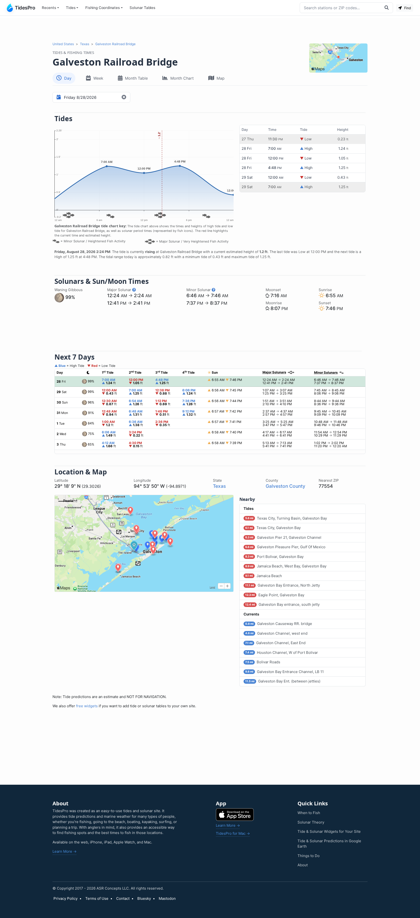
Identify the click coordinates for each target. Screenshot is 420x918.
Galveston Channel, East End (275, 642)
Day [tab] (67, 78)
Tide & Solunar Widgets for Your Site (329, 831)
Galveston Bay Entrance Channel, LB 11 (284, 671)
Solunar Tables (142, 7)
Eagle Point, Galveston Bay (274, 595)
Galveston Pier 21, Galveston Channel (283, 537)
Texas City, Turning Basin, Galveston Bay (286, 518)
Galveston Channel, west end (276, 633)
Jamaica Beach (263, 575)
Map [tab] (221, 78)
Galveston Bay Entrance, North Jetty (282, 585)
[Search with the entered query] (387, 8)
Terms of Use (96, 898)
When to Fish (309, 812)
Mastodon (167, 898)
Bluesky (144, 898)
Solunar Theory (311, 822)
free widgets (87, 706)
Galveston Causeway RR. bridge (278, 623)
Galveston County (285, 486)
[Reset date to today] (124, 97)
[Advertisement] (210, 29)
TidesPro (25, 8)
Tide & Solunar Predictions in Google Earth (329, 844)
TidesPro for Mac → (233, 833)
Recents (49, 7)
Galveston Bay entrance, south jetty (282, 604)
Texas (84, 44)
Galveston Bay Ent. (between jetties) (282, 681)
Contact (123, 898)
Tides (70, 7)
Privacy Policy (65, 898)
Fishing (102, 7)
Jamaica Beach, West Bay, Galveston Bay (285, 566)
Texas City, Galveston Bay (273, 527)
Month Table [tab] (136, 78)
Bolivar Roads (262, 662)
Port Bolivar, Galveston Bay (274, 556)
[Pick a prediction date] (58, 97)
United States (63, 44)
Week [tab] (98, 78)
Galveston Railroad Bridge (115, 44)
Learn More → (64, 851)
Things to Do (309, 855)
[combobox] (341, 8)
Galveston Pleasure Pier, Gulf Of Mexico (285, 547)
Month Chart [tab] (182, 78)
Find (407, 8)
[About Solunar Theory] (134, 289)
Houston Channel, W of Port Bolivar (281, 652)
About (303, 865)
